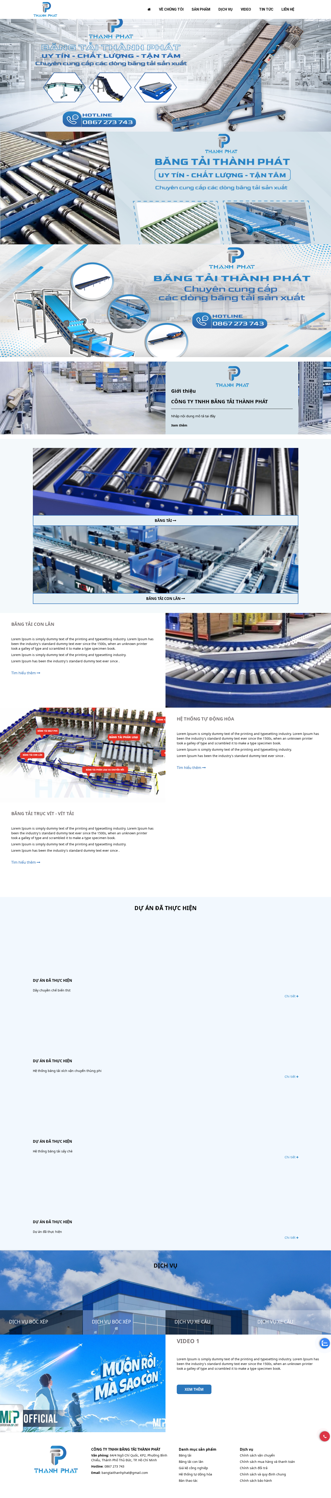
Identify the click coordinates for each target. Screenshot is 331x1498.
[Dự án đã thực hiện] (165, 948)
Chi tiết (290, 996)
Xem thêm (179, 425)
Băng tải (164, 520)
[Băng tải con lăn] (165, 559)
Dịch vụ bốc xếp (28, 1321)
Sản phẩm (201, 9)
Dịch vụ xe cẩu (192, 1321)
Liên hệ (287, 9)
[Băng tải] (165, 481)
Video (246, 9)
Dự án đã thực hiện (52, 980)
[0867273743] (325, 1436)
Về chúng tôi (171, 9)
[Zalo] (325, 1343)
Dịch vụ (225, 9)
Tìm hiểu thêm (24, 672)
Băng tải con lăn (163, 598)
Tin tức (266, 9)
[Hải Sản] (45, 9)
